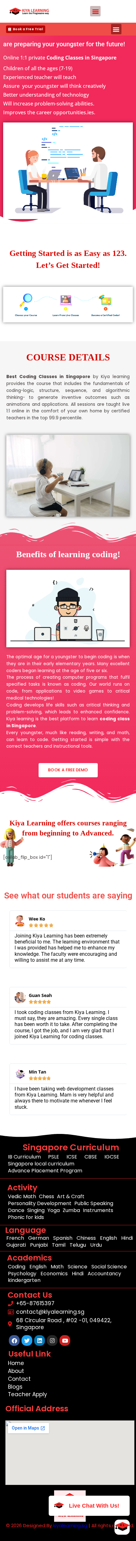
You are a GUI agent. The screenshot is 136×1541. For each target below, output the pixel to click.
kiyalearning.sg (70, 1525)
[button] (95, 11)
